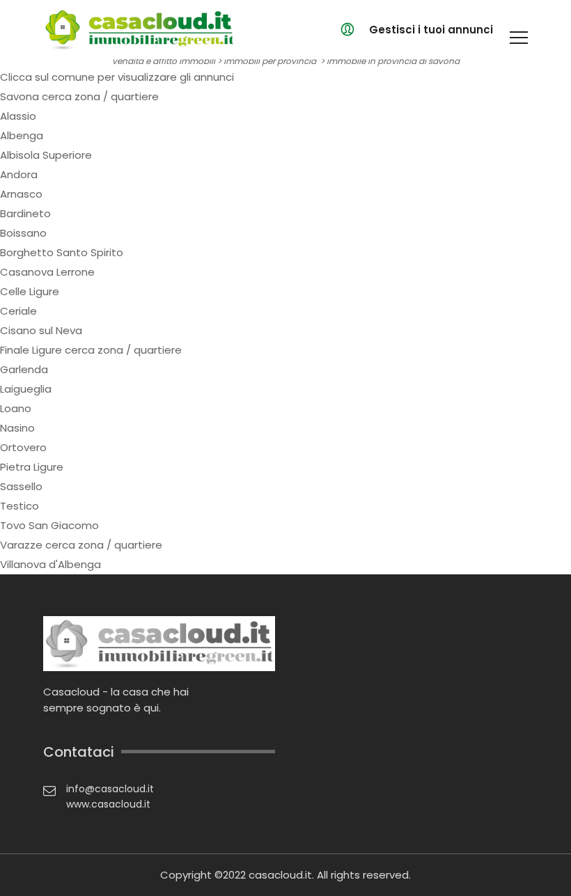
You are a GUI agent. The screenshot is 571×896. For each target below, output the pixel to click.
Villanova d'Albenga (50, 564)
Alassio (18, 116)
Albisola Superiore (46, 155)
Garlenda (24, 369)
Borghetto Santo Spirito (61, 252)
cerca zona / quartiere (100, 96)
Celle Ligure (29, 291)
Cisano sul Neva (41, 330)
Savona (19, 96)
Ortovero (23, 447)
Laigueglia (26, 389)
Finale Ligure (31, 350)
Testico (19, 505)
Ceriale (18, 311)
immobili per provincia (270, 61)
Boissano (23, 233)
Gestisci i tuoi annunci (431, 29)
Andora (19, 174)
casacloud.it (280, 874)
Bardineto (25, 213)
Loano (15, 408)
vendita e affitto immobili (163, 61)
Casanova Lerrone (47, 272)
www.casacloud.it (108, 804)
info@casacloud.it (110, 789)
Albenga (21, 135)
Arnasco (21, 194)
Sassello (21, 486)
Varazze (21, 544)
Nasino (17, 428)
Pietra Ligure (31, 466)
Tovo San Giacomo (49, 525)
